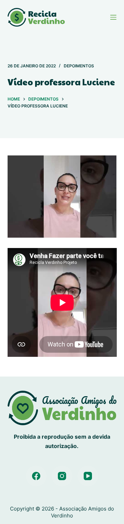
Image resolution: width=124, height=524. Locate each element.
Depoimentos (79, 65)
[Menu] (113, 17)
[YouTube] (88, 476)
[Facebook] (36, 476)
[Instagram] (62, 476)
